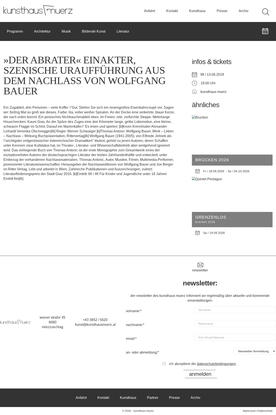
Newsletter (200, 270)
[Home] (37, 14)
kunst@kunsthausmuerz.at (95, 324)
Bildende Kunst (93, 31)
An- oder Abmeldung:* (142, 352)
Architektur (42, 31)
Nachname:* (135, 325)
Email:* (131, 338)
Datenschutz (265, 410)
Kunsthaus (197, 11)
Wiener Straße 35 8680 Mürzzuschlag (52, 322)
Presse (222, 11)
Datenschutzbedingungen (216, 364)
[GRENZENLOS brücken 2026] (232, 179)
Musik (66, 31)
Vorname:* (133, 311)
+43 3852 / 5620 (95, 320)
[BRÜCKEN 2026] (232, 117)
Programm (15, 31)
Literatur (123, 31)
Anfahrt (149, 11)
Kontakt (172, 11)
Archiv (243, 11)
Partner (152, 397)
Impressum (249, 410)
